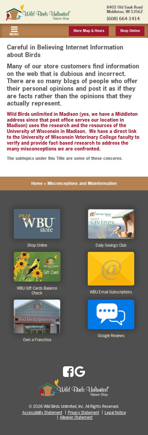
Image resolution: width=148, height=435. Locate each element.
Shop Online (130, 31)
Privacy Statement (83, 412)
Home (37, 183)
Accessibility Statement (42, 412)
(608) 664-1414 (123, 18)
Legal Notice (115, 412)
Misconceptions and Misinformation (82, 183)
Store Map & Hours (88, 31)
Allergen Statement (76, 417)
